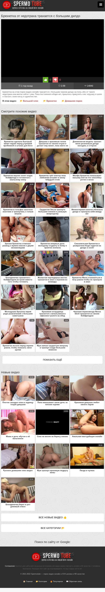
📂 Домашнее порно (72, 101)
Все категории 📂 (52, 528)
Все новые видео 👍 (52, 517)
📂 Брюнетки (50, 101)
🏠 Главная (28, 581)
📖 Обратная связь (74, 581)
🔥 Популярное (56, 581)
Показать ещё (52, 359)
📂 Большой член (29, 101)
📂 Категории (41, 581)
